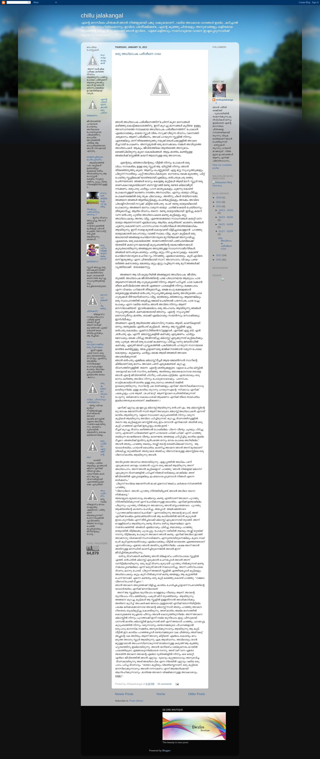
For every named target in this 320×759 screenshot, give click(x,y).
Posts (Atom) (136, 701)
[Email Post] (176, 684)
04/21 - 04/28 (226, 224)
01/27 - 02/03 (226, 231)
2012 (219, 255)
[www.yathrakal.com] (223, 280)
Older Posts (196, 694)
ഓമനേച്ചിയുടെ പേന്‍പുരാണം (95, 158)
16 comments (164, 684)
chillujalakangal (224, 101)
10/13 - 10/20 (226, 210)
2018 (219, 197)
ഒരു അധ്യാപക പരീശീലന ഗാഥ (138, 53)
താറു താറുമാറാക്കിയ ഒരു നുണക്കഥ (95, 344)
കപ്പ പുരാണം (103, 493)
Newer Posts (124, 694)
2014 (219, 202)
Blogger (166, 750)
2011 (219, 259)
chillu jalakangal (102, 15)
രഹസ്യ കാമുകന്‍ (103, 59)
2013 (219, 206)
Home (160, 694)
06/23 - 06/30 (226, 217)
